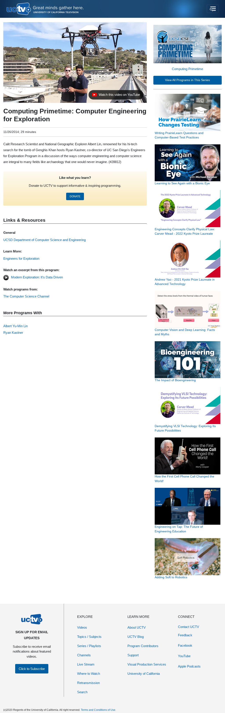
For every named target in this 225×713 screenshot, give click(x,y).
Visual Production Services (146, 664)
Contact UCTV (188, 627)
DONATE (75, 196)
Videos (82, 627)
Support (133, 655)
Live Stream (85, 664)
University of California (143, 673)
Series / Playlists (89, 646)
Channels (84, 655)
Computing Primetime (187, 69)
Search (82, 692)
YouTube (184, 656)
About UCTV (136, 627)
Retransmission (88, 683)
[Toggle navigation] (212, 9)
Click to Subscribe (32, 669)
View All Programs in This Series (187, 80)
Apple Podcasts (189, 666)
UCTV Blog (135, 637)
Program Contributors (142, 646)
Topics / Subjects (89, 637)
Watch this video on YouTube (116, 96)
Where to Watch (88, 673)
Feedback (185, 635)
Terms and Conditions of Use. (98, 709)
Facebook (185, 645)
